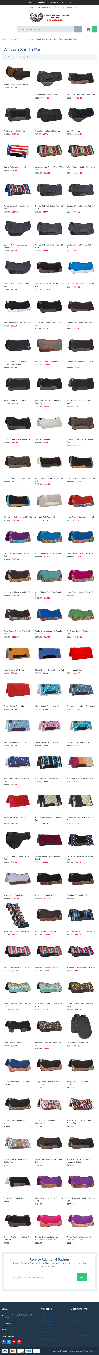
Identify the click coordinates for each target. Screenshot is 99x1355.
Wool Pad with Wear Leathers (47, 362)
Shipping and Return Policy (82, 1325)
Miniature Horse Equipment (52, 1332)
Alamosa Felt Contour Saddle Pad (81, 931)
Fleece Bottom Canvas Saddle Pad (49, 670)
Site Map (74, 1328)
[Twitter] (9, 1342)
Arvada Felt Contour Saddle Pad (17, 931)
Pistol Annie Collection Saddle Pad (81, 478)
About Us (74, 1317)
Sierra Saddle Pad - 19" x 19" (47, 706)
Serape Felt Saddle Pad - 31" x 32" (18, 968)
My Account (72, 7)
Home (4, 39)
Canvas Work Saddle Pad (14, 1198)
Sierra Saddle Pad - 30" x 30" (15, 742)
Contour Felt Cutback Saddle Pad (17, 439)
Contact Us (75, 1332)
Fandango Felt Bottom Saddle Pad (81, 778)
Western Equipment (49, 1314)
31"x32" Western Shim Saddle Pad (81, 95)
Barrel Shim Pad (73, 131)
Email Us (8, 1330)
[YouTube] (14, 1342)
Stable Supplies (47, 1321)
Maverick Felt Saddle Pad (14, 895)
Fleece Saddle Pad (74, 670)
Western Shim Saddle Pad (14, 131)
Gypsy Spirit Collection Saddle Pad (18, 517)
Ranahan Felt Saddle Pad (77, 895)
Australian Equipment (50, 1328)
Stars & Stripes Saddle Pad (15, 167)
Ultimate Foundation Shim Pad (47, 131)
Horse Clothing (47, 1325)
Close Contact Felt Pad (13, 1043)
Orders (59, 7)
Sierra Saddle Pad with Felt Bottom (81, 706)
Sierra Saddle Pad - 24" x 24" (79, 742)
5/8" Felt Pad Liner (42, 439)
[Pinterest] (19, 1342)
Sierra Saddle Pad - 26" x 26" (47, 742)
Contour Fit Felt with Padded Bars (17, 478)
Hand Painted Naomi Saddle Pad (80, 517)
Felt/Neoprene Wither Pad (77, 1043)
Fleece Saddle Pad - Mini (14, 706)
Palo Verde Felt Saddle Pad (46, 968)
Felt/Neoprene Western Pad (15, 400)
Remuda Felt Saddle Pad (45, 931)
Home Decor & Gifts (49, 1335)
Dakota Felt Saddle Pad (45, 895)
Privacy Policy (76, 1321)
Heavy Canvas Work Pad (14, 670)
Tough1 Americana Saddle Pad (16, 1081)
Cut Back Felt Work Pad (45, 517)
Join (82, 1277)
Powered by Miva (90, 1351)
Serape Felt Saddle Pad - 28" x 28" (81, 968)
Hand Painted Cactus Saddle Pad (80, 553)
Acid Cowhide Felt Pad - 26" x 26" (17, 323)
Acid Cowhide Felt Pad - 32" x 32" (80, 284)
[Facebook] (4, 1342)
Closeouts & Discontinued (51, 1339)
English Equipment (48, 1317)
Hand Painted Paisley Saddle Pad (17, 592)
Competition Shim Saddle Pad (47, 95)
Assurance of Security (80, 1335)
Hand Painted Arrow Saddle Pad (48, 553)
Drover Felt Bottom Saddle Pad (48, 778)
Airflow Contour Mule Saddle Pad (17, 84)
